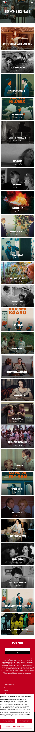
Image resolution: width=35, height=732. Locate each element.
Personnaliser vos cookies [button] (15, 726)
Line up (6, 682)
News (5, 687)
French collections (9, 684)
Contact (6, 690)
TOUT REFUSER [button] (24, 721)
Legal (5, 693)
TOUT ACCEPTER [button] (8, 721)
